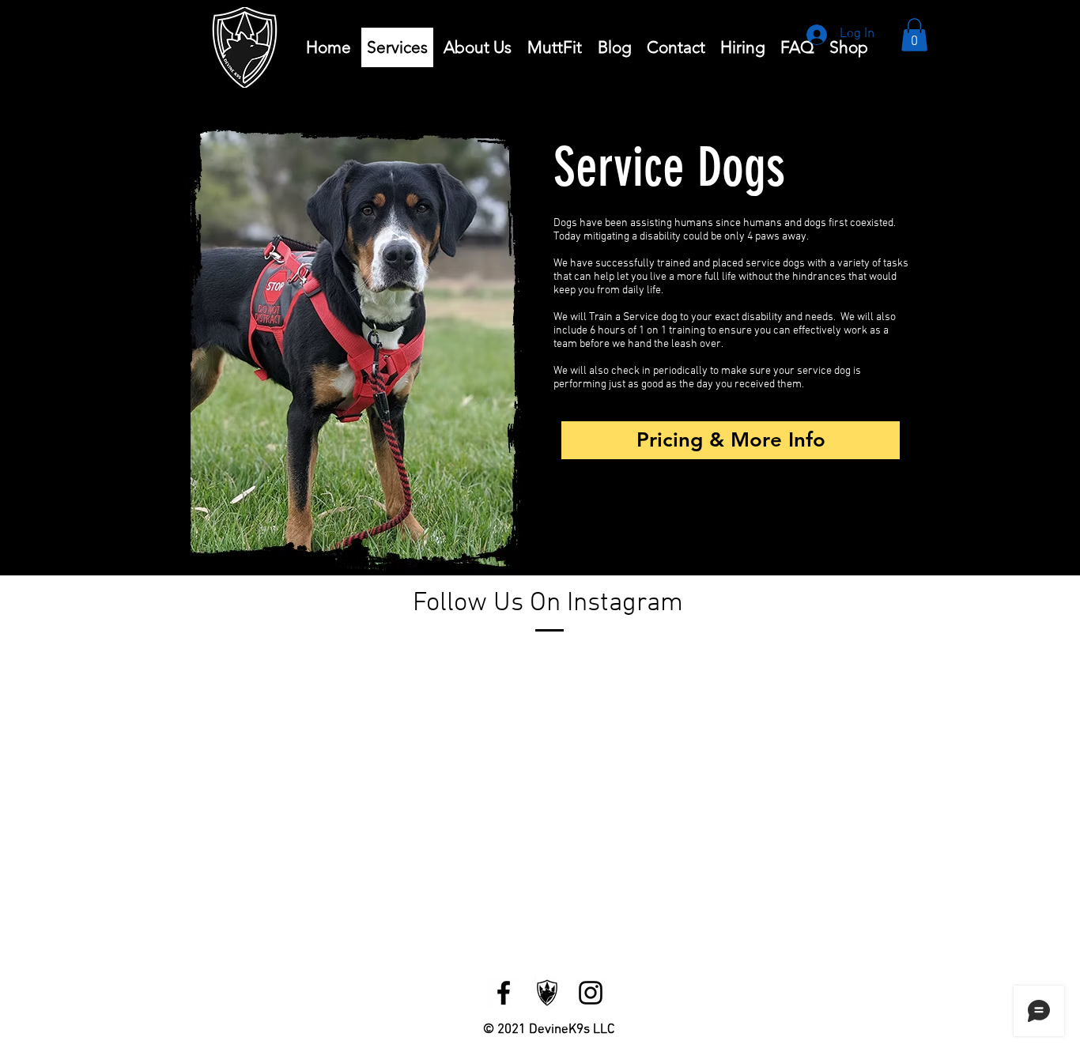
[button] (914, 34)
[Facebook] (503, 993)
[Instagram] (590, 993)
